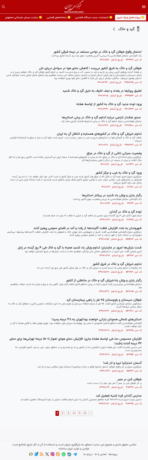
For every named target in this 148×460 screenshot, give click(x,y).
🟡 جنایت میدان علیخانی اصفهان (23, 17)
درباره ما (87, 454)
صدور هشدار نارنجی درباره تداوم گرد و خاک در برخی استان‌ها (102, 117)
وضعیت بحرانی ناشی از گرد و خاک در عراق (114, 153)
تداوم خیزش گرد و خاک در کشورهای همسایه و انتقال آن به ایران (99, 134)
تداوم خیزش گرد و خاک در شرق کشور (117, 264)
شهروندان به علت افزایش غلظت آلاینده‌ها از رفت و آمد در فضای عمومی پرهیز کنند (88, 228)
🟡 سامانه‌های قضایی (59, 17)
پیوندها (112, 454)
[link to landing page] (74, 7)
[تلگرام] (75, 455)
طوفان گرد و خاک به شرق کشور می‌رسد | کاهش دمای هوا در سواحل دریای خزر (90, 68)
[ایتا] (58, 455)
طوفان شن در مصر (129, 379)
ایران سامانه (65, 449)
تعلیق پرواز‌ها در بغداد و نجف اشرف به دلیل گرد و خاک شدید (102, 91)
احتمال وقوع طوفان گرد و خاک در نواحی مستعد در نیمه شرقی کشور (98, 52)
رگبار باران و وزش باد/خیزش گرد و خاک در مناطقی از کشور (104, 280)
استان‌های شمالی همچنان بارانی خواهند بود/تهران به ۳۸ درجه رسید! (96, 319)
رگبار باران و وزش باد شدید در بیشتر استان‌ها (112, 195)
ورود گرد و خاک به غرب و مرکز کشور (119, 173)
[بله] (69, 455)
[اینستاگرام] (52, 455)
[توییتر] (47, 455)
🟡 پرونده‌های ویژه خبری (130, 17)
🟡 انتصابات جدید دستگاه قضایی (93, 17)
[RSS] (42, 455)
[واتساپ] (63, 455)
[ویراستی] (36, 455)
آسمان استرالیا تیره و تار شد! (122, 363)
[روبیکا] (31, 455)
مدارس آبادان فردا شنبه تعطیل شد (119, 396)
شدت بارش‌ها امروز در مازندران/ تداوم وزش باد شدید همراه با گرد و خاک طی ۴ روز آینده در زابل (80, 248)
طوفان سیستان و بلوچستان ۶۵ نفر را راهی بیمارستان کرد (104, 300)
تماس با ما (100, 454)
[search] (3, 6)
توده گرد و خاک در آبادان (125, 212)
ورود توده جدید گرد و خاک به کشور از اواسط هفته (109, 104)
